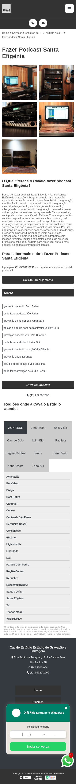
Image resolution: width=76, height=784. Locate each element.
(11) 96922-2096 (25, 267)
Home (38, 690)
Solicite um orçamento (38, 279)
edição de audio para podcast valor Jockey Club (31, 327)
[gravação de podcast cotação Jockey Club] (19, 119)
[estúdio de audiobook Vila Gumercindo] (19, 156)
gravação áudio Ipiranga (18, 356)
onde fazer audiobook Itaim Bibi (22, 342)
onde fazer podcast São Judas (21, 313)
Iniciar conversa (38, 746)
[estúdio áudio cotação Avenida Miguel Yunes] (56, 82)
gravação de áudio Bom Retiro (21, 306)
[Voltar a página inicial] (6, 8)
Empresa (38, 701)
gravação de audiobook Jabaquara (24, 320)
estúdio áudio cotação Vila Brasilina (24, 363)
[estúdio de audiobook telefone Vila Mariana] (19, 82)
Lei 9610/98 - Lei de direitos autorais (52, 634)
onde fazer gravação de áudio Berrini (25, 371)
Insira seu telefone (38, 726)
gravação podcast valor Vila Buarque (25, 335)
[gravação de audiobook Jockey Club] (56, 119)
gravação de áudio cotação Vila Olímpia (27, 349)
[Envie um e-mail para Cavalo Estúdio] (43, 23)
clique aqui (45, 267)
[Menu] (69, 8)
